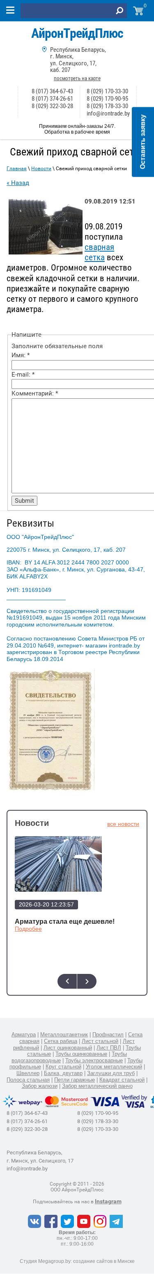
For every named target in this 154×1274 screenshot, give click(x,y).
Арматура (23, 1034)
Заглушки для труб (111, 1073)
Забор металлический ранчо (97, 1086)
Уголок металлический (114, 1067)
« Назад (18, 183)
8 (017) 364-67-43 (52, 91)
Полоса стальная (28, 1080)
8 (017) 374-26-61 (52, 98)
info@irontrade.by (108, 113)
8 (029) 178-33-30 (107, 106)
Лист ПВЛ (109, 1048)
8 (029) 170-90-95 (107, 98)
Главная (17, 168)
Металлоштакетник (64, 1034)
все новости (123, 824)
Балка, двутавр (63, 1073)
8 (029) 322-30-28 (52, 106)
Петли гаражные (74, 1080)
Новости (41, 168)
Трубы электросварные (94, 1060)
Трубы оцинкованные (81, 1054)
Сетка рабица (60, 1041)
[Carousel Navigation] (77, 981)
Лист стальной (100, 1041)
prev (67, 981)
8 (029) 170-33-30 (107, 91)
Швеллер (27, 1073)
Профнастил (108, 1034)
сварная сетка (99, 252)
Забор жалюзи (39, 1086)
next (87, 981)
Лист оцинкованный (68, 1048)
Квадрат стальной (122, 1080)
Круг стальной (63, 1067)
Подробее (28, 928)
